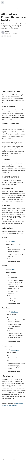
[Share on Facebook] (2, 36)
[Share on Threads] (8, 36)
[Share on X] (5, 36)
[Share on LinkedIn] (10, 36)
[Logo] (2, 2)
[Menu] (26, 2)
